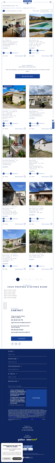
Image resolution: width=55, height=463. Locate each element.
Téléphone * (15, 366)
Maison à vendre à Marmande (10, 295)
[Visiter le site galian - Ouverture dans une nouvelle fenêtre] (21, 440)
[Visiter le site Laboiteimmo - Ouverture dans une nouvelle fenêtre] (27, 458)
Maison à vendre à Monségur (10, 297)
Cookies (42, 454)
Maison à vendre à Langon (9, 293)
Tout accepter (17, 458)
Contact (53, 125)
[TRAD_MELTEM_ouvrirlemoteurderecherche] (4, 2)
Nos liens (33, 454)
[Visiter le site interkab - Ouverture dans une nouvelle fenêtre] (32, 439)
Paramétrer (7, 458)
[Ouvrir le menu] (50, 2)
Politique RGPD (38, 454)
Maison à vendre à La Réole (10, 290)
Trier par (36, 11)
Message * (13, 381)
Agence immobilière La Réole (9, 5)
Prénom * (13, 358)
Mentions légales (25, 454)
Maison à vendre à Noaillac (10, 292)
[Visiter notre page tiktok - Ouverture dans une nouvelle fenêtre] (19, 344)
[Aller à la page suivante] (41, 279)
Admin (30, 454)
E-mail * (12, 373)
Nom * (11, 351)
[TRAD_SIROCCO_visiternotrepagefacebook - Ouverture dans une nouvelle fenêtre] (12, 344)
